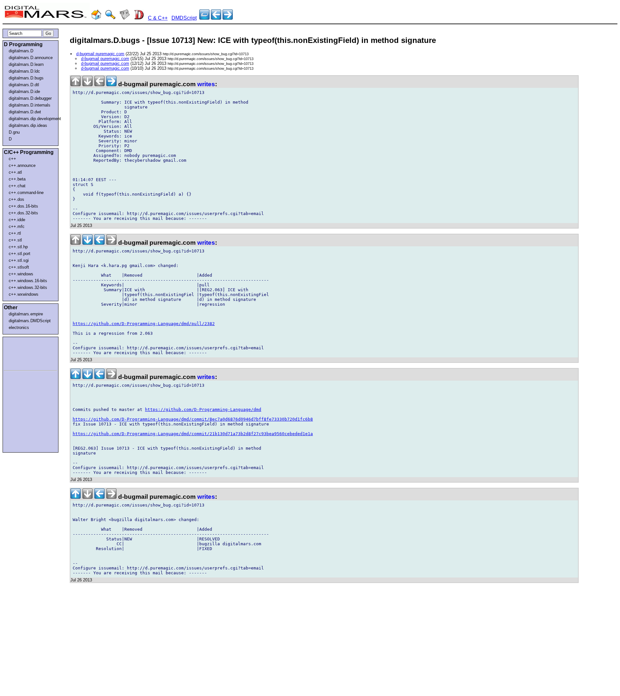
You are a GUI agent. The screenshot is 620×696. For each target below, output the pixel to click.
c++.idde (17, 219)
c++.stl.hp (18, 246)
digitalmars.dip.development (32, 118)
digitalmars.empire (26, 314)
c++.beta (17, 179)
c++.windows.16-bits (28, 280)
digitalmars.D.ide (24, 91)
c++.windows (21, 273)
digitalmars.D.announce (31, 57)
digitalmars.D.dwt (25, 111)
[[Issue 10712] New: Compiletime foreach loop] (227, 18)
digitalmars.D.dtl (24, 84)
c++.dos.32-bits (23, 212)
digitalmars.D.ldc (24, 71)
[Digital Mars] (96, 18)
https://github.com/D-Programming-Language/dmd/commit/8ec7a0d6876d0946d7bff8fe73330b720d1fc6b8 (193, 419)
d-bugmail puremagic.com (100, 53)
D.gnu (14, 132)
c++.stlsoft (19, 267)
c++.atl (15, 172)
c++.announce (22, 165)
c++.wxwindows (23, 294)
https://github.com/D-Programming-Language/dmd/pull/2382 (144, 323)
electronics (19, 327)
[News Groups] (124, 18)
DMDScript (184, 18)
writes (206, 84)
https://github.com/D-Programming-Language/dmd (203, 409)
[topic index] (204, 18)
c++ (12, 158)
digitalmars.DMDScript (30, 320)
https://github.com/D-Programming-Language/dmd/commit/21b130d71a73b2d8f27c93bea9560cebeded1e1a (193, 433)
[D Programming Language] (139, 18)
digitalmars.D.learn (26, 64)
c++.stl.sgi (19, 260)
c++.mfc (17, 226)
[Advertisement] (23, 352)
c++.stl (15, 240)
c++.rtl (15, 233)
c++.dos (16, 199)
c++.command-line (26, 192)
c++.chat (17, 185)
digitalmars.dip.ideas (28, 125)
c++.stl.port (19, 253)
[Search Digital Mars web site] (110, 18)
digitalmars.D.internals (29, 105)
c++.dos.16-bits (23, 206)
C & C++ (158, 18)
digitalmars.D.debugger (30, 98)
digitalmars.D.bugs (26, 78)
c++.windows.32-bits (28, 287)
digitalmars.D (21, 50)
